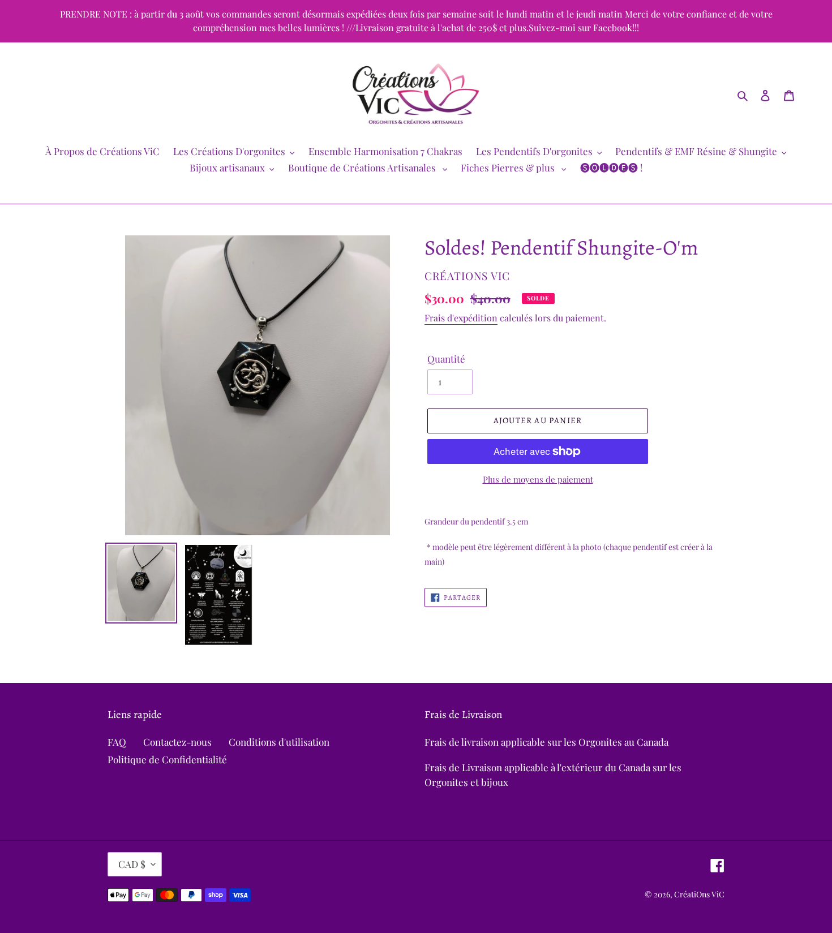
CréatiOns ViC (699, 894)
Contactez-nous (177, 742)
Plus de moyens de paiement (538, 479)
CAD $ (131, 864)
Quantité (446, 358)
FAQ (117, 742)
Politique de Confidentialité (167, 759)
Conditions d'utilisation (279, 742)
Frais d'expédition (461, 318)
